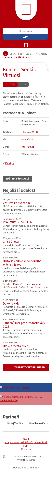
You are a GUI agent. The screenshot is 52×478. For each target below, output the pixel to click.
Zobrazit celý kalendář (29, 367)
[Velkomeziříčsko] (40, 423)
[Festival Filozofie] (26, 387)
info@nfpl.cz (27, 146)
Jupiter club (16, 53)
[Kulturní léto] (26, 398)
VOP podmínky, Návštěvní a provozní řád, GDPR (26, 444)
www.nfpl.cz (27, 139)
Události (30, 53)
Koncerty (42, 53)
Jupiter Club (26, 10)
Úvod (26, 439)
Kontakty (26, 449)
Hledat (25, 36)
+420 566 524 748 (29, 131)
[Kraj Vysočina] (15, 423)
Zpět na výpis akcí (17, 179)
